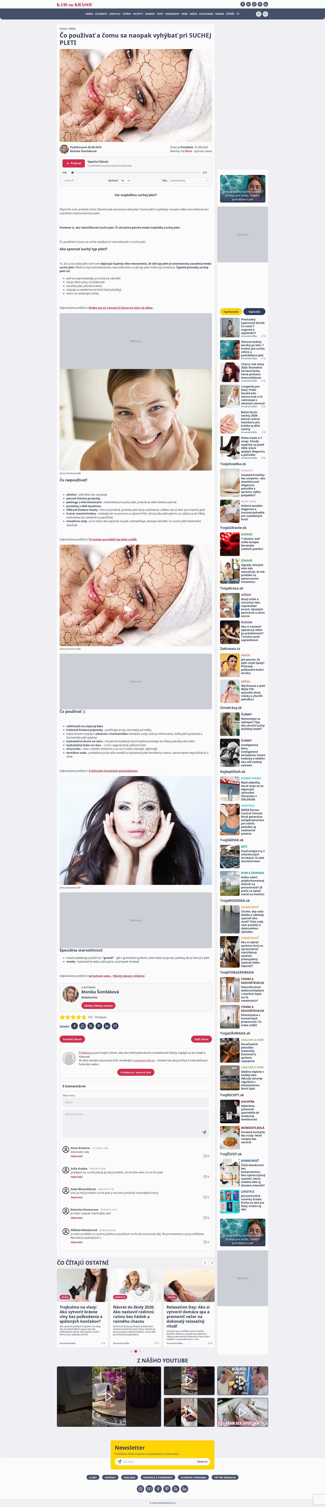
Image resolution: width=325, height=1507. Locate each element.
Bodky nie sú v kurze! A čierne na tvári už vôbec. (121, 308)
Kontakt (110, 1477)
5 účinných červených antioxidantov (113, 771)
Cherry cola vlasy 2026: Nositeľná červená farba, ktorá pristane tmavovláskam (252, 370)
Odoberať (202, 1461)
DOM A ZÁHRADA (252, 873)
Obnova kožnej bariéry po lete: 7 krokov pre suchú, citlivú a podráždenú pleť (253, 348)
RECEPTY (138, 13)
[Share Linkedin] (107, 1026)
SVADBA (219, 13)
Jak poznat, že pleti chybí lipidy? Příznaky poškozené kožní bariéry (253, 666)
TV (237, 13)
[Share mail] (115, 1026)
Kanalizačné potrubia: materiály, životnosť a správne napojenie (249, 1052)
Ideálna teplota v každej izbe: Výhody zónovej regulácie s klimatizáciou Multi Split (252, 1080)
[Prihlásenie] (258, 14)
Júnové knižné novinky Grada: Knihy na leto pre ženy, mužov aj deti (252, 1202)
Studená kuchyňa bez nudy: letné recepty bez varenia (253, 1137)
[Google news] (175, 1489)
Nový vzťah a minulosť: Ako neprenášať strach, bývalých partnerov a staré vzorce (253, 607)
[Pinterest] (260, 4)
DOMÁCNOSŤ (250, 907)
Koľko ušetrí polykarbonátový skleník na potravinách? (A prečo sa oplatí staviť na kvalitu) (252, 886)
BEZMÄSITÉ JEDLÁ (252, 1128)
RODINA (246, 622)
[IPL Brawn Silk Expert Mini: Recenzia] (243, 1412)
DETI (244, 847)
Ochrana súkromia (193, 1477)
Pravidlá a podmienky (157, 1477)
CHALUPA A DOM (252, 1040)
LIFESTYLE (115, 13)
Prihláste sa (86, 1053)
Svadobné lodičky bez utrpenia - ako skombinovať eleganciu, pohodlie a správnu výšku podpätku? (253, 485)
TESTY (160, 13)
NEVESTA (247, 470)
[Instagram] (254, 4)
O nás (93, 1477)
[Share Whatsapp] (82, 1026)
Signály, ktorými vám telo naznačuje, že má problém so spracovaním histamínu (253, 573)
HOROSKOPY (172, 13)
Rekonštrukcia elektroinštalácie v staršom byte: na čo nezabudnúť (252, 993)
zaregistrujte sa (145, 1060)
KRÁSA (89, 13)
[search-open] (265, 14)
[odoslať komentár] (204, 1132)
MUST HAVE (248, 501)
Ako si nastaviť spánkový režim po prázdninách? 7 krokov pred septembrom (252, 633)
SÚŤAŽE (230, 13)
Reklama (129, 1477)
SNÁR (185, 13)
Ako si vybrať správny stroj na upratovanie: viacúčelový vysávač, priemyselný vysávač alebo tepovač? (252, 954)
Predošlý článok (72, 1039)
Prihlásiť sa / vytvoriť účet (136, 1072)
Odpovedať (77, 1156)
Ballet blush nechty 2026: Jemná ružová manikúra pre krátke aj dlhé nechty (250, 420)
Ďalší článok (201, 1039)
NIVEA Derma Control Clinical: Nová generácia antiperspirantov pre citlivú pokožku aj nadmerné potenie (252, 821)
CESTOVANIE (206, 13)
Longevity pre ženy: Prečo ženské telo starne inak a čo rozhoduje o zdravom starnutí (253, 395)
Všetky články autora (98, 1006)
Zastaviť (69, 180)
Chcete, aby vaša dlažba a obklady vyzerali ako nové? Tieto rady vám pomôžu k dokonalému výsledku (252, 921)
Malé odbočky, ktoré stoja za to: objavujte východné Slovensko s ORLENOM (252, 791)
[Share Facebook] (74, 1026)
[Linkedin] (265, 4)
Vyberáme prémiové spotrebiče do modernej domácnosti (250, 1112)
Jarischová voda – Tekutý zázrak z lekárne (117, 976)
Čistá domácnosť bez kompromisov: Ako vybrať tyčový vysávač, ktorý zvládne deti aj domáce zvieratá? (253, 1175)
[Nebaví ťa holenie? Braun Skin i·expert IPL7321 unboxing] (189, 1412)
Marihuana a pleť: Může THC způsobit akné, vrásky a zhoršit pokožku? (253, 692)
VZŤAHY (127, 13)
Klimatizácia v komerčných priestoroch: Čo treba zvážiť (251, 1020)
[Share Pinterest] (98, 1026)
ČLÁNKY (246, 714)
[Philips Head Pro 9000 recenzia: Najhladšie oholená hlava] (243, 1381)
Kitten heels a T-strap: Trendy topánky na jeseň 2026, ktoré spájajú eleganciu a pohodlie (253, 446)
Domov (63, 28)
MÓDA (193, 13)
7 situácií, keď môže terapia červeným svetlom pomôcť (252, 544)
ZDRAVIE (150, 13)
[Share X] (90, 1026)
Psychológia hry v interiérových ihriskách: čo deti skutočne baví (253, 856)
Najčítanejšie (231, 311)
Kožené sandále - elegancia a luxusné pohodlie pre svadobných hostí (252, 512)
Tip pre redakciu (225, 1477)
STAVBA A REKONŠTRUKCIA (252, 981)
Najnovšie (254, 311)
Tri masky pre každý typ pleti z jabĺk (113, 539)
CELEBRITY (101, 13)
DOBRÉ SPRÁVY (251, 778)
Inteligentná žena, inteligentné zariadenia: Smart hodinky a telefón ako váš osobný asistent (253, 755)
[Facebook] (242, 4)
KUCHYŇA (247, 1101)
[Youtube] (248, 4)
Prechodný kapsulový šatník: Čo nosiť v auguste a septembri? (253, 326)
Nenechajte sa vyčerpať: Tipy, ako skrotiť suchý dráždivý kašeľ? (253, 724)
